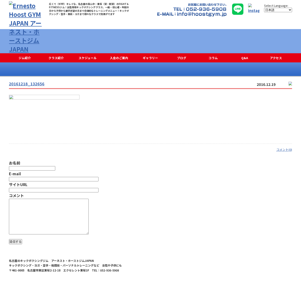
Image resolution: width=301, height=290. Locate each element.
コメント (16, 195)
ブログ (181, 58)
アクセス (276, 58)
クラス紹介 (56, 58)
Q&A (244, 58)
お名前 (14, 163)
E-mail (15, 173)
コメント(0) (284, 149)
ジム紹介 (25, 58)
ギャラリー (150, 58)
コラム (213, 58)
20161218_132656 (26, 84)
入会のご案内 (119, 58)
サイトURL (18, 184)
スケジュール (88, 58)
